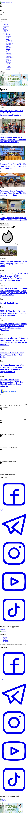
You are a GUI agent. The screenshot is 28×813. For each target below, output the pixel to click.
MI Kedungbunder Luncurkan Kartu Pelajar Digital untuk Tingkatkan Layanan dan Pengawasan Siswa (12, 368)
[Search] (1, 72)
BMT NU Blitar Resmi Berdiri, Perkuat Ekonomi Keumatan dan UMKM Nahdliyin (13, 313)
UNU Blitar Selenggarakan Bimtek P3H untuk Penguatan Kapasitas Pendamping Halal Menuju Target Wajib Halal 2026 (14, 291)
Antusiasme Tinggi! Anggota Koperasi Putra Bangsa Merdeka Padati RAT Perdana (13, 193)
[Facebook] (14, 507)
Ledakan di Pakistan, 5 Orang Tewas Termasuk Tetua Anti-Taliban (12, 355)
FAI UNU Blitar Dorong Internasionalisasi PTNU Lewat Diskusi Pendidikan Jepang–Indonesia (12, 383)
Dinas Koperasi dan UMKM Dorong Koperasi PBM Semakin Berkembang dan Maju (13, 139)
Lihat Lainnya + (5, 224)
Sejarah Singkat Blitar (9, 303)
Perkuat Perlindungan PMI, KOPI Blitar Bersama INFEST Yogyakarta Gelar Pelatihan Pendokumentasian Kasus (14, 277)
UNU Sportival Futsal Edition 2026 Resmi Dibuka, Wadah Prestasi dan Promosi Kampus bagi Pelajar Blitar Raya (14, 341)
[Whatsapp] (2, 510)
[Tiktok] (14, 623)
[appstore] (2, 629)
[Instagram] (14, 566)
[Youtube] (14, 595)
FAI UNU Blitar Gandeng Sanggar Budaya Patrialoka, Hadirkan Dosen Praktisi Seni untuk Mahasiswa (13, 327)
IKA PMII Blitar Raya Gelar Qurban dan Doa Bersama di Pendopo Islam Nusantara (11, 113)
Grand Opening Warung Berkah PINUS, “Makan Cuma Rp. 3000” (13, 219)
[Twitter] (1, 510)
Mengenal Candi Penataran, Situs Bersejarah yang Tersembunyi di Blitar (13, 263)
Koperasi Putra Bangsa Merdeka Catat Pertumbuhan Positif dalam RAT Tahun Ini (13, 166)
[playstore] (3, 631)
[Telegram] (14, 538)
